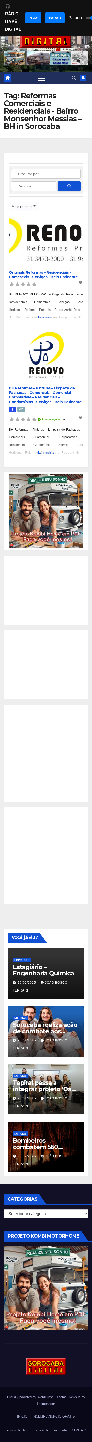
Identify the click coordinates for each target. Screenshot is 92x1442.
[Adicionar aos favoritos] (81, 283)
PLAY (33, 18)
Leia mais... (46, 317)
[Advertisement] (46, 590)
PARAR (55, 18)
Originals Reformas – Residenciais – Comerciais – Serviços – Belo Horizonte (43, 274)
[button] (74, 78)
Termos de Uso (16, 1430)
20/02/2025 (27, 982)
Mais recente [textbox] (22, 206)
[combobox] (24, 206)
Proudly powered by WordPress (31, 1397)
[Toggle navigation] (42, 78)
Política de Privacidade (49, 1430)
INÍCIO (22, 1416)
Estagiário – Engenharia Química (43, 970)
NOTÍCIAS (20, 1017)
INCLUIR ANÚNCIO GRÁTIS (53, 1416)
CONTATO (79, 1430)
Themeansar (46, 1404)
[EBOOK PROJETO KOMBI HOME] (46, 511)
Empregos (21, 960)
